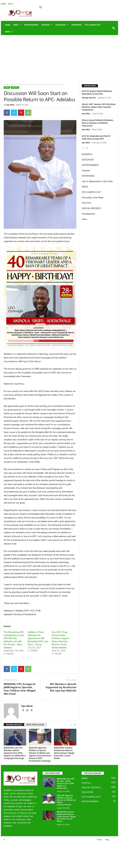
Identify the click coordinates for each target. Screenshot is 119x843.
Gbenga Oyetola (89, 97)
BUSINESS (46, 25)
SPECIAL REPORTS (91, 208)
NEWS (15, 25)
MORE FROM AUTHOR (35, 724)
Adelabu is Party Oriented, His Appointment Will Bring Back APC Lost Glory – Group (38, 638)
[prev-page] (71, 724)
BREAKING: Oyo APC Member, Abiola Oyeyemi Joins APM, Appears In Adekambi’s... (66, 783)
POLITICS (15, 88)
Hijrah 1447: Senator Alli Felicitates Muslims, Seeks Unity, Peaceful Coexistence (98, 107)
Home (3, 4)
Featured (86, 170)
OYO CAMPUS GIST (92, 25)
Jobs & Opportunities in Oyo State (97, 181)
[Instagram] (27, 710)
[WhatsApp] (28, 113)
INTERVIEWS (76, 25)
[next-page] (74, 724)
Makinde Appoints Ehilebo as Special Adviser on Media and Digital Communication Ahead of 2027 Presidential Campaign (40, 754)
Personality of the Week (92, 197)
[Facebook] (7, 113)
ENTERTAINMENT (31, 25)
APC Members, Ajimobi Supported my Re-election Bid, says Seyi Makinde (61, 687)
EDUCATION (60, 25)
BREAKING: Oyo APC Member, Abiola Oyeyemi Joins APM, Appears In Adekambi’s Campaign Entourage (15, 753)
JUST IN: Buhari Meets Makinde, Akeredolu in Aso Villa (97, 92)
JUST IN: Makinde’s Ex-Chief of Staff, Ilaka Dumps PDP (96, 137)
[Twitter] (14, 113)
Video (84, 219)
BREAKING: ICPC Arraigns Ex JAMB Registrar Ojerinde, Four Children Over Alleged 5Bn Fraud (20, 688)
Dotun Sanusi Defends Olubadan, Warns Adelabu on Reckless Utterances (98, 123)
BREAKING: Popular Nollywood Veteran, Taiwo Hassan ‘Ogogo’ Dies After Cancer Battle (64, 753)
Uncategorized (88, 214)
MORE (7, 31)
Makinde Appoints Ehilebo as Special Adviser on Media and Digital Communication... (66, 800)
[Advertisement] (59, 58)
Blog (10, 4)
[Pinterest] (21, 113)
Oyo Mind (10, 105)
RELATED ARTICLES (14, 724)
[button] (113, 28)
